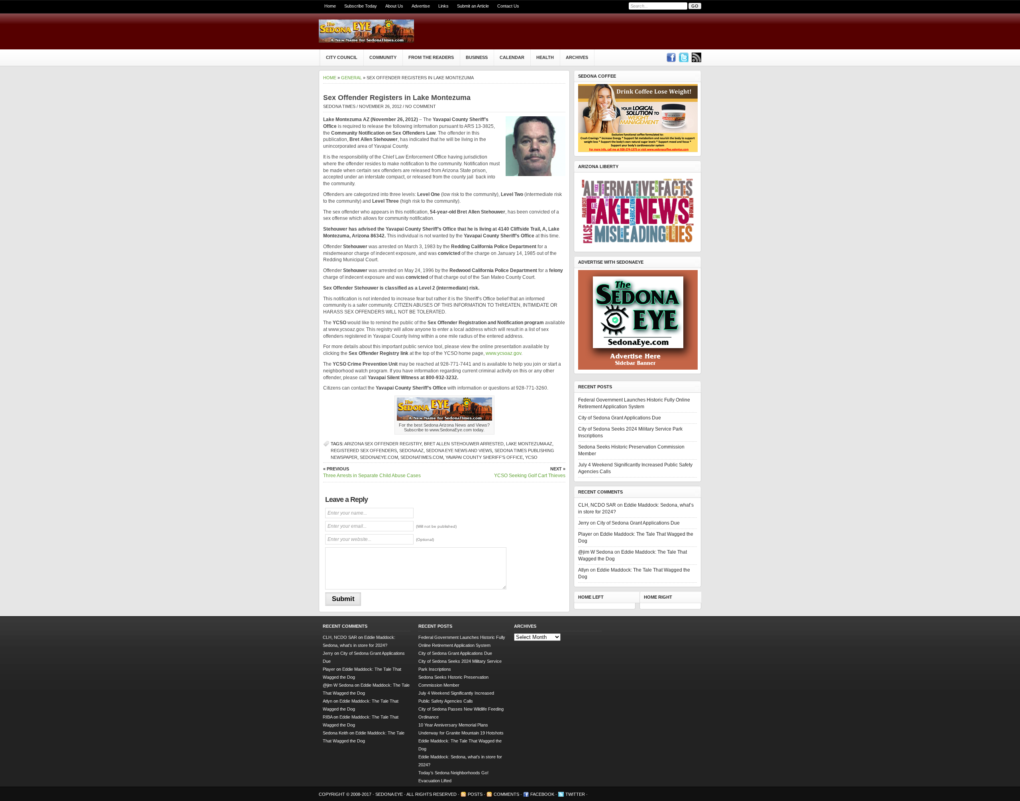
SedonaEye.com (379, 457)
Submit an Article (473, 6)
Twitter (575, 794)
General (351, 77)
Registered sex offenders (364, 450)
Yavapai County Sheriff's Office (484, 457)
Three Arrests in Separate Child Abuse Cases (372, 472)
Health (545, 57)
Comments (506, 794)
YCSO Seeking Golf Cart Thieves (529, 472)
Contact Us (508, 6)
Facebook (542, 794)
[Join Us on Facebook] (671, 57)
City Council (341, 57)
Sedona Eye (389, 794)
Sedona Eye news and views (459, 450)
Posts (475, 794)
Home (330, 6)
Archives (577, 57)
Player (585, 534)
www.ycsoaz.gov (503, 353)
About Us (394, 6)
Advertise (421, 6)
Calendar (512, 57)
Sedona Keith (335, 732)
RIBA (327, 717)
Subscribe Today (360, 6)
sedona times (339, 106)
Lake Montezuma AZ (529, 443)
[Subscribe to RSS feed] (696, 57)
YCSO (531, 457)
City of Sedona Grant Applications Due (619, 418)
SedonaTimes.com (421, 457)
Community (382, 57)
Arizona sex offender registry (383, 443)
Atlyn (583, 570)
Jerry (583, 523)
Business (477, 57)
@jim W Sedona (595, 552)
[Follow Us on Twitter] (683, 57)
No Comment (420, 106)
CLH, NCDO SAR (597, 505)
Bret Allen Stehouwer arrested (464, 443)
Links (443, 6)
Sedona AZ (411, 450)
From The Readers (431, 57)
